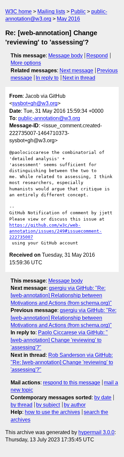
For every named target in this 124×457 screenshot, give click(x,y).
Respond (97, 55)
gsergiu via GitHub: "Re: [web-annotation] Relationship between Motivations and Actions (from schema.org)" (61, 295)
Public (78, 11)
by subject (48, 405)
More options (26, 63)
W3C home (18, 11)
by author (75, 405)
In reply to (47, 78)
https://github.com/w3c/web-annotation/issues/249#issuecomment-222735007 (55, 231)
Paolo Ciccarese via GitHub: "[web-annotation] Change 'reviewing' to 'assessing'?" (59, 340)
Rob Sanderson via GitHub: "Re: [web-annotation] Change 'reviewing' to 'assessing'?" (62, 362)
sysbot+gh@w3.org (35, 103)
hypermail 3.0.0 (96, 432)
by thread (21, 405)
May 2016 (68, 19)
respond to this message (71, 382)
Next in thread (78, 78)
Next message (76, 70)
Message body (65, 55)
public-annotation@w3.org (49, 118)
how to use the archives (52, 412)
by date (102, 397)
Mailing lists (51, 11)
